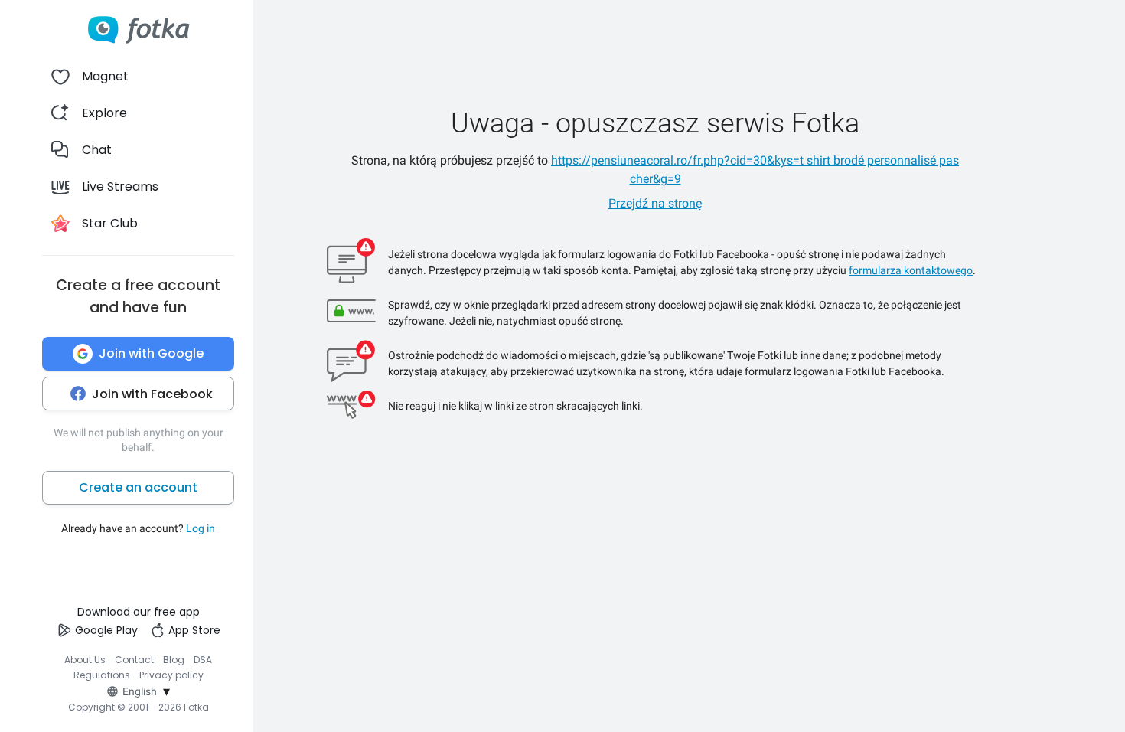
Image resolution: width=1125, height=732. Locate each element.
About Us (85, 659)
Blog (173, 659)
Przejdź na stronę (655, 203)
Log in (200, 528)
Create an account (138, 487)
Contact (134, 659)
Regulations (101, 674)
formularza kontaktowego (911, 270)
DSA (203, 659)
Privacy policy (171, 674)
